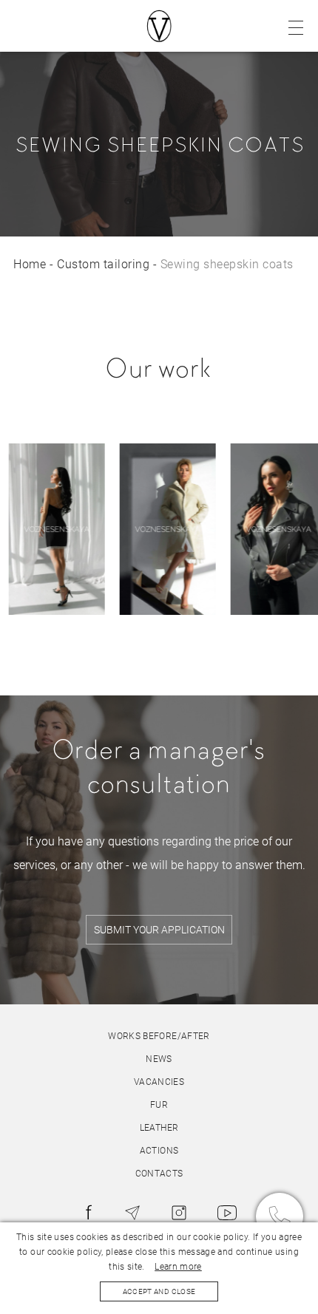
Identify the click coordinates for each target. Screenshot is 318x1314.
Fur (159, 1105)
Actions (159, 1151)
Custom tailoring (103, 264)
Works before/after (158, 1036)
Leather (159, 1128)
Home (29, 264)
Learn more (178, 1267)
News (159, 1059)
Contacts (159, 1173)
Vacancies (159, 1082)
